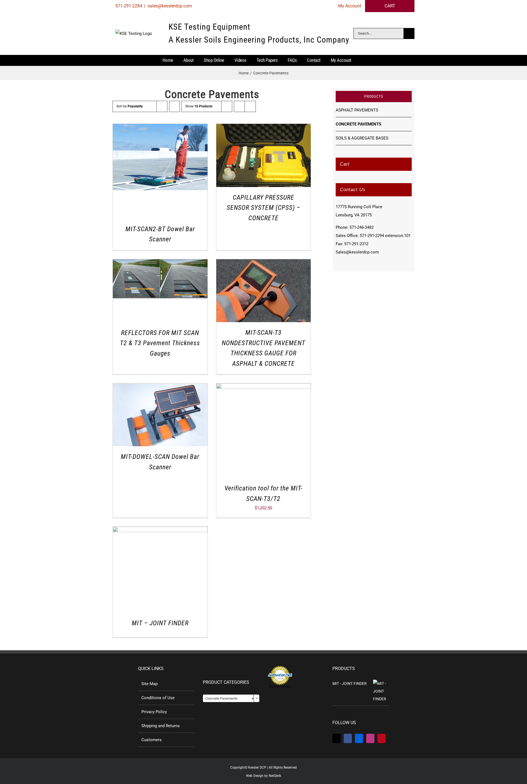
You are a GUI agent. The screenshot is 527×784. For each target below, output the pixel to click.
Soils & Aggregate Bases (362, 138)
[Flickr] (359, 738)
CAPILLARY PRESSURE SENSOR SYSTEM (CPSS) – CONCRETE (263, 208)
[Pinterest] (381, 738)
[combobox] (231, 698)
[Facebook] (348, 738)
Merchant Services (280, 686)
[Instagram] (370, 738)
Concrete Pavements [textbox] (229, 698)
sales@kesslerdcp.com (169, 6)
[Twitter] (336, 738)
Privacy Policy (154, 711)
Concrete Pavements (358, 124)
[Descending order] (174, 106)
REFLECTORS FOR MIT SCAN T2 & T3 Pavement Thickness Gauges (160, 343)
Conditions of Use (158, 697)
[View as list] (250, 106)
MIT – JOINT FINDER (160, 623)
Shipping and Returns (160, 725)
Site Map (149, 683)
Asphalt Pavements (357, 110)
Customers (151, 739)
